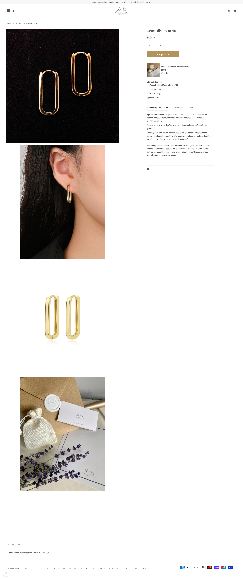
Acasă (8, 23)
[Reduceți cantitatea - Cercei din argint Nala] (150, 45)
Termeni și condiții (38, 574)
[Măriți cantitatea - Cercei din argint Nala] (160, 45)
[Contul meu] (227, 10)
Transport (179, 107)
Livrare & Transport (17, 574)
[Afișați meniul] (8, 10)
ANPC (72, 574)
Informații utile (88, 569)
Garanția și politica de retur (157, 107)
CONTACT (102, 569)
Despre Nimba (44, 569)
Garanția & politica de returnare (132, 569)
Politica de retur (58, 574)
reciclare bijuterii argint (65, 569)
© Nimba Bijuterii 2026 (17, 569)
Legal (111, 569)
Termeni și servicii (85, 574)
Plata (192, 107)
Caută (33, 569)
